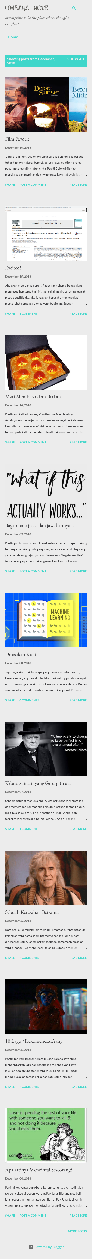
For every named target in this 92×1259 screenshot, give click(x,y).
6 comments (29, 700)
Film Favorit (17, 138)
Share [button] (10, 184)
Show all (76, 59)
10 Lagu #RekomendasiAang (33, 1041)
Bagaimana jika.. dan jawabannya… (39, 525)
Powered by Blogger (49, 1247)
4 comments (29, 958)
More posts (77, 1231)
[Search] (74, 7)
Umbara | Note (26, 8)
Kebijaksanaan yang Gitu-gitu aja (38, 783)
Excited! (13, 267)
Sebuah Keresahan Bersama (32, 912)
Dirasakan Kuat (20, 654)
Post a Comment (32, 184)
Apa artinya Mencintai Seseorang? (39, 1169)
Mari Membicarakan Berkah (33, 396)
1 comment (28, 313)
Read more (78, 184)
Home (13, 36)
